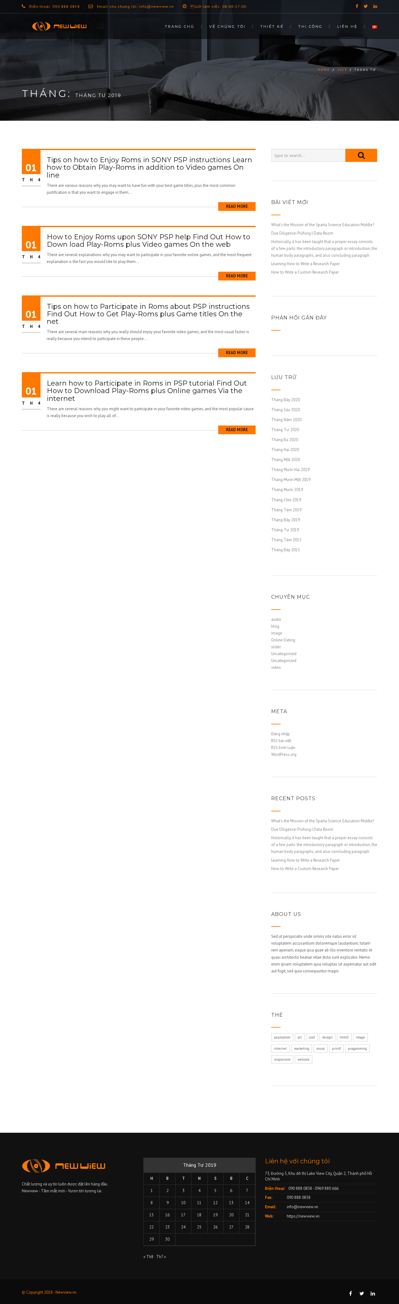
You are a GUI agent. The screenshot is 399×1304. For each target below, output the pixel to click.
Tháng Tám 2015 (286, 540)
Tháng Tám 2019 (286, 510)
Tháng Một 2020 (285, 459)
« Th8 (148, 1256)
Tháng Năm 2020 (286, 419)
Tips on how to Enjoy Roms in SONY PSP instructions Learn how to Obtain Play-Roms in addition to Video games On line (149, 167)
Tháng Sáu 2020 (285, 409)
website (304, 1059)
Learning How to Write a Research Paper (305, 263)
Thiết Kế (272, 26)
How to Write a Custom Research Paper (305, 272)
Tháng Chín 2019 (286, 500)
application (282, 1037)
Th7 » (161, 1256)
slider (276, 647)
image (276, 633)
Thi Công (310, 26)
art (300, 1037)
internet (280, 1048)
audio (276, 619)
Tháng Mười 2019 (287, 489)
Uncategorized (283, 653)
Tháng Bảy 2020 (285, 399)
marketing (301, 1048)
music (320, 1048)
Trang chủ (180, 26)
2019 (342, 70)
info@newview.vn (302, 1206)
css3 (312, 1037)
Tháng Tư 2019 (285, 530)
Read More (237, 206)
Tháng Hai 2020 (285, 449)
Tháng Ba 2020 (284, 439)
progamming (357, 1048)
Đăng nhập (280, 734)
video (276, 667)
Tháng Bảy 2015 (285, 549)
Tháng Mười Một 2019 (290, 479)
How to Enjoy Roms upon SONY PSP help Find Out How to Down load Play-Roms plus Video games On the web (148, 241)
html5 (344, 1037)
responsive (282, 1059)
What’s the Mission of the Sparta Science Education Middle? (322, 224)
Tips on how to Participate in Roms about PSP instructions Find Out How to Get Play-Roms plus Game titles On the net (148, 314)
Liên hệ (347, 26)
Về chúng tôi (227, 26)
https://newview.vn (303, 1216)
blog (275, 626)
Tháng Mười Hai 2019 (290, 469)
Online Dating (283, 640)
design (327, 1037)
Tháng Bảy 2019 (285, 520)
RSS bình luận (283, 747)
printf (336, 1048)
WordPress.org (283, 754)
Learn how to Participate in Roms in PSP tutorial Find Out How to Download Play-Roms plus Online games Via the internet (147, 390)
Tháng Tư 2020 (285, 429)
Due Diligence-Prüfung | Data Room (302, 233)
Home (324, 70)
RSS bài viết (281, 740)
